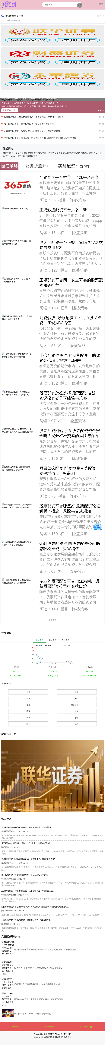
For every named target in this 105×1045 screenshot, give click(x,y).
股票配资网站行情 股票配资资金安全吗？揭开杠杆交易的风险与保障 (69, 432)
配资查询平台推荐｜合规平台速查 (69, 177)
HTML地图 (67, 1034)
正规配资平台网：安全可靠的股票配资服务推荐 (71, 282)
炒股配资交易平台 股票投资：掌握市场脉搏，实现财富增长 (26, 920)
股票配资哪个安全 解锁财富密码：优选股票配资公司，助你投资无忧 (45, 949)
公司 (28, 698)
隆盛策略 (15, 1026)
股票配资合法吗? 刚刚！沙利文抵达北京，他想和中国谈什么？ (29, 102)
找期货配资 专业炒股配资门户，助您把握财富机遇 (37, 983)
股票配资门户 (58, 1036)
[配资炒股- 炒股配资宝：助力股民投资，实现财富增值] (8, 968)
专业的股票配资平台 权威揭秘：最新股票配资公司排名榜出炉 (69, 583)
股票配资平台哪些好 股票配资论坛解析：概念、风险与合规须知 (69, 508)
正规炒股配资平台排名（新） (65, 209)
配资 (28, 692)
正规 (28, 704)
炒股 (76, 717)
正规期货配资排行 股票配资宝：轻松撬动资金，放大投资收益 (32, 130)
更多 (99, 16)
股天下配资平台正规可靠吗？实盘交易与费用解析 (71, 244)
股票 (76, 692)
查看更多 (52, 619)
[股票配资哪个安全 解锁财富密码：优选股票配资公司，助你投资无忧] (8, 949)
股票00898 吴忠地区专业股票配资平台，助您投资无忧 (38, 999)
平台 (76, 698)
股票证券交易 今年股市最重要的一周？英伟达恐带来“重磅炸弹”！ (33, 116)
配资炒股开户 (76, 704)
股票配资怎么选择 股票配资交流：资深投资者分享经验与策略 (69, 395)
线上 (28, 717)
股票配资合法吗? (9, 110)
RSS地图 (58, 1034)
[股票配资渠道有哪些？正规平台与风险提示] (8, 1013)
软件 (28, 724)
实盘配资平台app (85, 1026)
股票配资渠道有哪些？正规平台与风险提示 (33, 1013)
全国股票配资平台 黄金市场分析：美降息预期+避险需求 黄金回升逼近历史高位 (40, 137)
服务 (76, 711)
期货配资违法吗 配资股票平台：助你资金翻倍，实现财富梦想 (29, 97)
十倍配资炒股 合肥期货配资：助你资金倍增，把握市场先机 (69, 357)
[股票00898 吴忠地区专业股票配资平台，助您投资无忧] (8, 999)
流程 (76, 724)
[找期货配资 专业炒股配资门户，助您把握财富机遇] (8, 983)
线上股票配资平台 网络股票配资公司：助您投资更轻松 (29, 123)
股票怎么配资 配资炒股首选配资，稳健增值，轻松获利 (69, 470)
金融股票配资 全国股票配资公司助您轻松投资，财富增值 (69, 545)
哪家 (28, 711)
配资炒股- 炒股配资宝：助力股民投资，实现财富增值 (70, 320)
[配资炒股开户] (9, 4)
